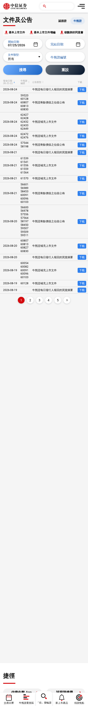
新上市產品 (62, 703)
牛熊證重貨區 (26, 703)
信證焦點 (79, 703)
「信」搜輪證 (44, 702)
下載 (82, 89)
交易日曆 (9, 703)
